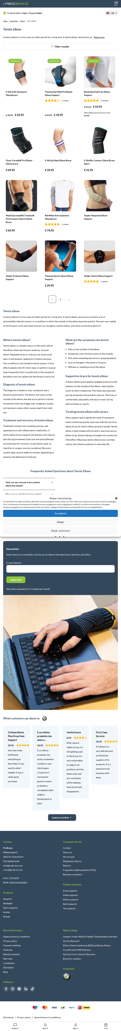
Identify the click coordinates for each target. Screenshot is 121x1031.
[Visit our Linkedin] (26, 989)
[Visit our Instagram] (12, 989)
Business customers (72, 874)
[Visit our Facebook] (6, 989)
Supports (7, 899)
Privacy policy (10, 941)
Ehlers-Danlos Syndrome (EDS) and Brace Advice (87, 945)
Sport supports (10, 907)
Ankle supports (70, 895)
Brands (6, 916)
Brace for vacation (72, 958)
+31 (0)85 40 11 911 (13, 870)
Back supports (70, 904)
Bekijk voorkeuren (60, 530)
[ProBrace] (15, 4)
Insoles (6, 912)
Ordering (7, 949)
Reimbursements (11, 954)
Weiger (60, 522)
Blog (5, 972)
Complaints (8, 963)
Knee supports (70, 890)
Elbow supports (70, 899)
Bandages (7, 903)
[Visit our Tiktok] (32, 989)
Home (5, 21)
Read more (99, 37)
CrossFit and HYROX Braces (77, 949)
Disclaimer (8, 967)
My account (69, 856)
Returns (67, 865)
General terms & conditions (16, 936)
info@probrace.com (13, 865)
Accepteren (60, 513)
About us (67, 852)
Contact (67, 848)
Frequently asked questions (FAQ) (79, 870)
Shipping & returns (72, 861)
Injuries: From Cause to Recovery (79, 954)
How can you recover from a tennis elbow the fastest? (29, 484)
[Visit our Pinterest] (19, 989)
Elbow (22, 21)
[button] (116, 498)
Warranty (7, 958)
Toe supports (69, 908)
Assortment (14, 21)
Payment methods (12, 945)
